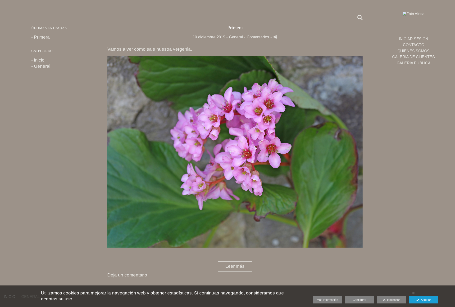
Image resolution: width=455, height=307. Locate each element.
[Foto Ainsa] (413, 16)
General (236, 37)
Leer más (235, 266)
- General (40, 66)
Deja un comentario (127, 274)
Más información (327, 300)
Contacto (413, 45)
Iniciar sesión (413, 39)
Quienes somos (413, 51)
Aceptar (425, 300)
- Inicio (38, 60)
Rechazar (393, 300)
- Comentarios (257, 37)
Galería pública (414, 63)
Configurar (359, 300)
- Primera (40, 37)
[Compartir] (275, 37)
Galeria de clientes (413, 57)
